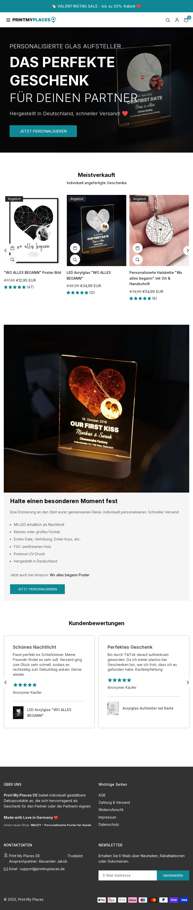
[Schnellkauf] (12, 248)
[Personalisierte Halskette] (159, 230)
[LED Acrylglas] (96, 230)
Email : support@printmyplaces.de (37, 869)
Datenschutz (109, 824)
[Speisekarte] (8, 19)
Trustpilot (75, 856)
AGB (102, 795)
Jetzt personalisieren (37, 589)
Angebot (14, 199)
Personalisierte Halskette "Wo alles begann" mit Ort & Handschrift (155, 278)
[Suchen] (167, 20)
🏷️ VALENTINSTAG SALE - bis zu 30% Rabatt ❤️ (96, 6)
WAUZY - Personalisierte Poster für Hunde (61, 825)
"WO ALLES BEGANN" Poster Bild (32, 272)
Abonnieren (173, 875)
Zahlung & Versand (114, 802)
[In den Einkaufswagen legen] (75, 248)
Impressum (107, 817)
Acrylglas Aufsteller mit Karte (148, 708)
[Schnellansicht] (12, 260)
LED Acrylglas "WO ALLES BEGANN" (49, 712)
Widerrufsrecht (111, 810)
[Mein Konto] (176, 20)
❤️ (56, 817)
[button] (185, 20)
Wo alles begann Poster (69, 575)
